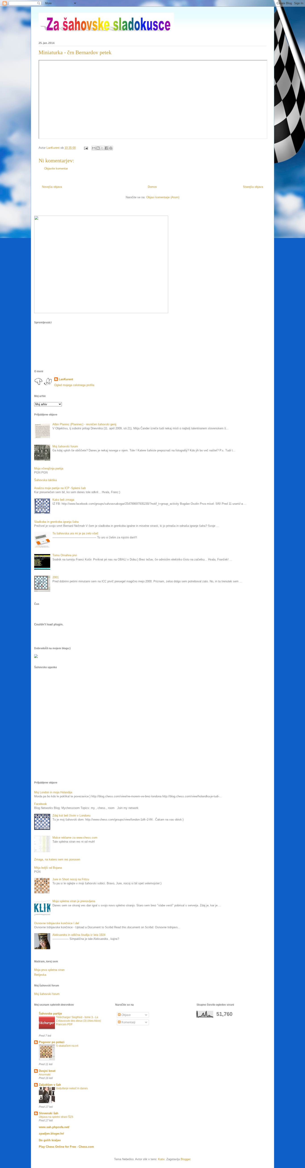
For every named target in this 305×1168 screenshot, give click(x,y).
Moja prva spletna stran (49, 970)
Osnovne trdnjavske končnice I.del (56, 923)
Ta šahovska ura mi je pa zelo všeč (75, 533)
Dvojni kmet (47, 1071)
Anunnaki (44, 1074)
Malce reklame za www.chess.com (74, 837)
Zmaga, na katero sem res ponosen (57, 859)
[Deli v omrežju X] (102, 148)
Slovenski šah (48, 1113)
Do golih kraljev (50, 1140)
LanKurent (66, 379)
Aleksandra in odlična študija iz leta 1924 (78, 934)
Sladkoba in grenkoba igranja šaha (56, 521)
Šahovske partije (50, 1013)
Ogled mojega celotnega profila (74, 385)
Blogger (185, 1159)
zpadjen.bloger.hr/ (51, 1133)
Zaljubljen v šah (50, 1084)
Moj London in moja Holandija (53, 792)
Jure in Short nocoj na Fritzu (70, 879)
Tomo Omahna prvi (64, 555)
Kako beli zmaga (63, 499)
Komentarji (128, 1022)
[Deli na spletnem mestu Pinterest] (111, 148)
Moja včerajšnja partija (48, 468)
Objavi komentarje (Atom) (162, 197)
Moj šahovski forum (65, 446)
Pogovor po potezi (52, 1042)
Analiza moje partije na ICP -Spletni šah (60, 488)
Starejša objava (253, 186)
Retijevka (40, 974)
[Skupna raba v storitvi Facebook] (106, 148)
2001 (55, 577)
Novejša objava (52, 186)
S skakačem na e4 (67, 1045)
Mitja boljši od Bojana (48, 867)
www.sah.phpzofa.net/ (54, 1127)
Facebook (40, 804)
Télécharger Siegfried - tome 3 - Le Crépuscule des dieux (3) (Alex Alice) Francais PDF (78, 1021)
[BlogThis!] (98, 148)
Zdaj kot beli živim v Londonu (71, 815)
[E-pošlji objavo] (85, 147)
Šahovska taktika (45, 480)
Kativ (161, 1159)
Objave (126, 1015)
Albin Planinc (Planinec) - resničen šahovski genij (84, 424)
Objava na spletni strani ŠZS (56, 1116)
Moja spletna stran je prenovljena (73, 901)
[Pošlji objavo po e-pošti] (94, 148)
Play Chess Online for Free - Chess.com (66, 1146)
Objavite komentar (56, 168)
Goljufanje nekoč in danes (72, 1088)
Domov (152, 186)
